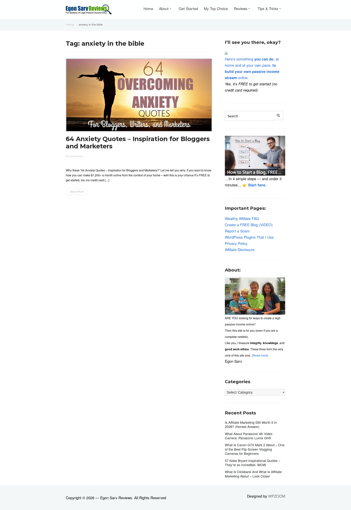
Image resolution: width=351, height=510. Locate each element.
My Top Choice (216, 8)
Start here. (257, 184)
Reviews (240, 8)
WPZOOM (276, 496)
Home (148, 8)
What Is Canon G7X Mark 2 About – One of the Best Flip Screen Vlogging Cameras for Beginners (254, 449)
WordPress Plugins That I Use (249, 237)
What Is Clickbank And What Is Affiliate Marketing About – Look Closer (253, 473)
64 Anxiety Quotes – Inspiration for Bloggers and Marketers (138, 142)
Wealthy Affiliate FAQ (242, 218)
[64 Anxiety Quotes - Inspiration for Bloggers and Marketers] (139, 94)
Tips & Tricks (268, 8)
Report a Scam (237, 231)
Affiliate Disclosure (239, 249)
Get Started (188, 8)
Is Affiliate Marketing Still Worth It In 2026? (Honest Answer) (251, 424)
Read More (77, 191)
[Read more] (260, 355)
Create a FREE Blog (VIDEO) (249, 224)
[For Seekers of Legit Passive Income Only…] (89, 10)
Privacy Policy (236, 243)
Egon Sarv (76, 156)
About (164, 8)
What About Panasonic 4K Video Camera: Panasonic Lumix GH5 (248, 435)
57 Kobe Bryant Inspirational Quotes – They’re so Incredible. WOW (252, 462)
